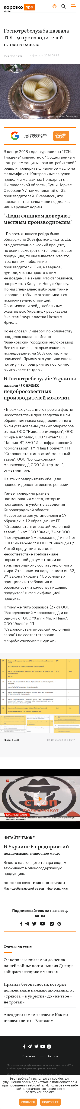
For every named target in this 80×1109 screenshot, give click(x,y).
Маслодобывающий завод (24, 888)
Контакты (28, 1056)
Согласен (28, 1102)
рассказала (56, 311)
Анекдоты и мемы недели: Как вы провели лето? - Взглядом (36, 1018)
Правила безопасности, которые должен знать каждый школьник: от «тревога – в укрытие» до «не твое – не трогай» (39, 993)
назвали (11, 386)
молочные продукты (49, 883)
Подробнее (50, 1102)
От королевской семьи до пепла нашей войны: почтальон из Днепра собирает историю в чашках (39, 966)
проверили (25, 493)
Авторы (53, 1056)
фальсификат (57, 888)
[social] (21, 924)
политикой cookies (40, 1092)
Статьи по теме (18, 946)
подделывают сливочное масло (32, 854)
